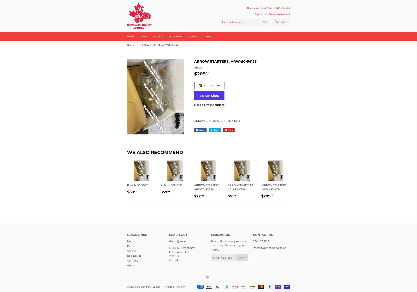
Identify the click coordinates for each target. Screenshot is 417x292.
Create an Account (279, 14)
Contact (194, 36)
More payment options (209, 104)
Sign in (259, 14)
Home (130, 36)
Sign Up (242, 258)
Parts (143, 36)
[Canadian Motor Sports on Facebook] (207, 277)
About (209, 36)
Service (158, 36)
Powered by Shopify (174, 286)
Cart (283, 22)
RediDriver (175, 36)
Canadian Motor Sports (147, 286)
